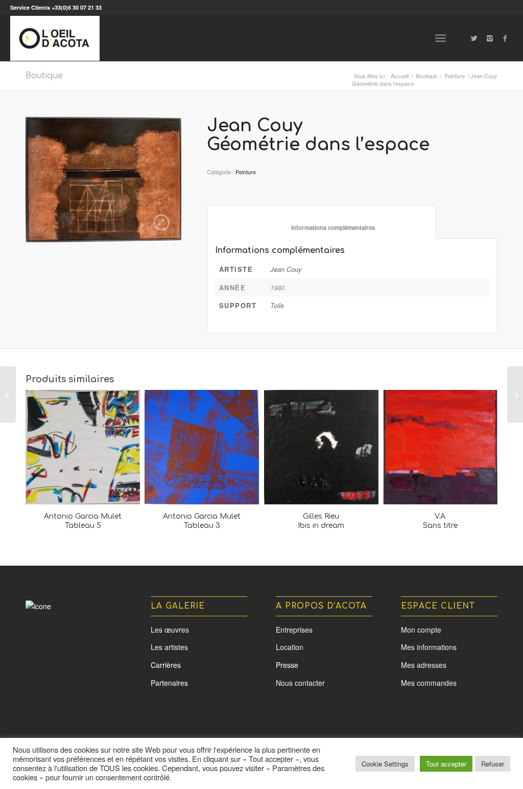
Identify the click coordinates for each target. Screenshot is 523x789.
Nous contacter (300, 683)
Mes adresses (423, 665)
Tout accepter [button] (446, 764)
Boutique (44, 75)
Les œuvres (170, 629)
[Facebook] (505, 37)
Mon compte (421, 629)
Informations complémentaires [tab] (322, 227)
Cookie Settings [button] (385, 764)
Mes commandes (429, 683)
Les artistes (169, 647)
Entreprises (294, 629)
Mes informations (429, 647)
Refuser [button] (492, 764)
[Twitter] (474, 37)
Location (289, 647)
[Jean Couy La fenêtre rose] (515, 394)
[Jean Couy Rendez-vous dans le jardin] (8, 394)
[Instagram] (489, 37)
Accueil (400, 76)
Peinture (454, 76)
